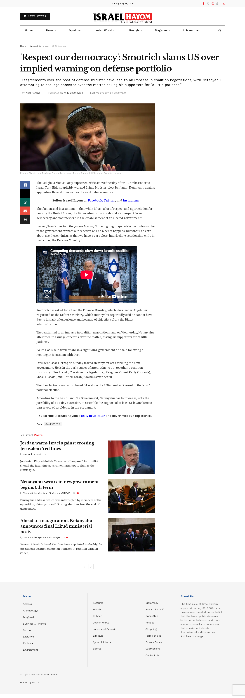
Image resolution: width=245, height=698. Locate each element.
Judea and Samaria (104, 629)
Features (98, 602)
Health (97, 609)
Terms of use (153, 635)
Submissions (152, 648)
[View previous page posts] (84, 566)
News (49, 30)
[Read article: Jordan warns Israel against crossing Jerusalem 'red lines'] (131, 457)
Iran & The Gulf (154, 609)
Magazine (161, 30)
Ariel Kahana (33, 93)
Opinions (75, 30)
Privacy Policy (153, 642)
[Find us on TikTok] (217, 3)
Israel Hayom (51, 674)
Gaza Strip (151, 615)
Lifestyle (98, 635)
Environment (30, 649)
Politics (149, 622)
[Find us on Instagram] (213, 3)
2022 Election (59, 46)
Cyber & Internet (103, 642)
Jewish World (101, 622)
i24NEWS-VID (52, 424)
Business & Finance (34, 623)
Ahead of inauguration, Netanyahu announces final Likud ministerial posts (56, 526)
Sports (97, 648)
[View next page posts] (91, 566)
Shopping (151, 629)
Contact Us (152, 655)
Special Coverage (39, 46)
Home (29, 30)
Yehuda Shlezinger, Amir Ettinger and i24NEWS (46, 493)
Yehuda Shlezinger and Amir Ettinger (41, 537)
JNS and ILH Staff (32, 454)
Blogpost (28, 617)
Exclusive (28, 636)
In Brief (97, 615)
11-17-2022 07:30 (73, 93)
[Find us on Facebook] (203, 3)
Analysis (28, 603)
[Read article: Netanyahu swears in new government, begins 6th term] (131, 496)
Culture (27, 630)
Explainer (28, 643)
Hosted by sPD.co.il (30, 682)
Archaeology (30, 610)
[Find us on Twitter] (208, 3)
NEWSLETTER (36, 16)
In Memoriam (191, 30)
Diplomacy (152, 602)
